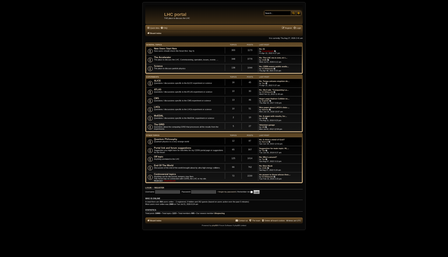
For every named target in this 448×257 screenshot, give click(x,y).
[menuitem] (163, 28)
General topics (154, 45)
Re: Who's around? (268, 157)
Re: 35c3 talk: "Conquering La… (274, 90)
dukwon (265, 109)
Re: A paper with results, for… (273, 116)
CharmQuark (268, 51)
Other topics (152, 135)
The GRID (159, 124)
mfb (263, 118)
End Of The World (163, 165)
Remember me (243, 192)
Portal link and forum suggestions (172, 148)
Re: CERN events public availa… (274, 66)
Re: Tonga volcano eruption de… (274, 81)
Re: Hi (262, 49)
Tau (263, 83)
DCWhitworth (267, 69)
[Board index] (155, 13)
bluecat (265, 142)
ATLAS (157, 89)
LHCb (157, 107)
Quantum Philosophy (165, 139)
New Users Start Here (165, 48)
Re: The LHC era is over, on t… (273, 58)
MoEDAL (158, 115)
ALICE (157, 80)
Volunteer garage (267, 125)
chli (263, 127)
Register (159, 188)
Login (148, 188)
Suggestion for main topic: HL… (274, 148)
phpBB (215, 225)
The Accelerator (162, 57)
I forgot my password (227, 192)
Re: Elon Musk (265, 166)
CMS (156, 98)
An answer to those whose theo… (274, 175)
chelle (264, 60)
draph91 (265, 101)
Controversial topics (165, 174)
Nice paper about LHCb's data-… (274, 107)
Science (158, 66)
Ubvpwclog (219, 213)
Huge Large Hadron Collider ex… (274, 99)
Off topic (158, 156)
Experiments (152, 77)
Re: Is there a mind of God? (272, 140)
